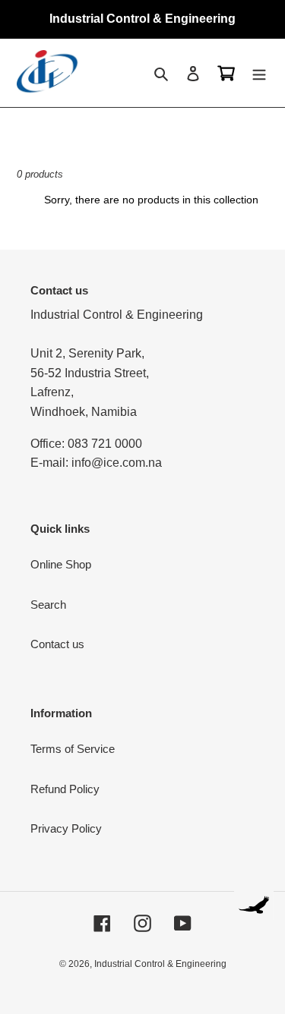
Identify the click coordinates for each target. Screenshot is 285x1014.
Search (48, 604)
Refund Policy (65, 789)
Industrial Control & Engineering (160, 964)
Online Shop (60, 564)
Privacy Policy (66, 828)
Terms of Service (72, 748)
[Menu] (259, 73)
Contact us (57, 644)
